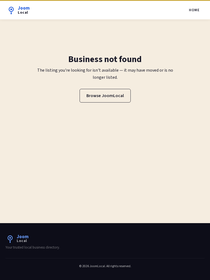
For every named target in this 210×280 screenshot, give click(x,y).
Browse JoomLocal (105, 96)
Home (194, 10)
